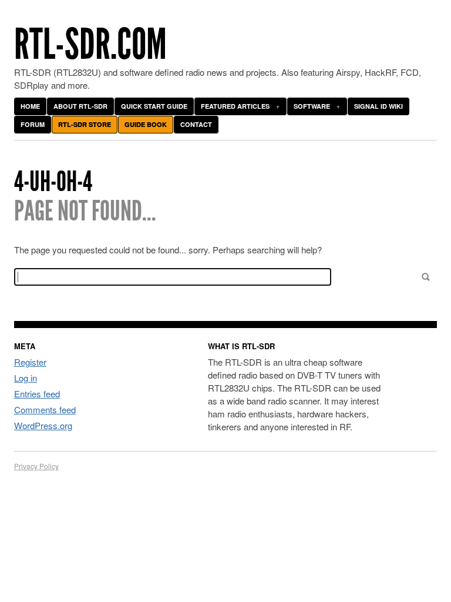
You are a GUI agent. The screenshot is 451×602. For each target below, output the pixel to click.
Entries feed (37, 393)
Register (30, 362)
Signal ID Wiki (378, 106)
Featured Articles (235, 106)
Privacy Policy (36, 466)
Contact (196, 124)
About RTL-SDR (80, 106)
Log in (25, 378)
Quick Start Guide (154, 106)
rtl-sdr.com (90, 44)
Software (312, 106)
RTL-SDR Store (84, 124)
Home (30, 106)
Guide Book (145, 124)
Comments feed (45, 409)
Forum (33, 124)
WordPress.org (43, 425)
